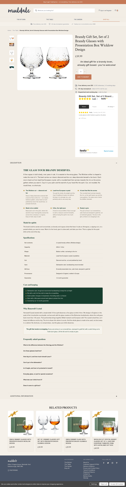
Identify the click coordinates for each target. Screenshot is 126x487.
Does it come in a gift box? (31, 385)
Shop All (106, 19)
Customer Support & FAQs (91, 464)
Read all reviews (108, 151)
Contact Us (86, 474)
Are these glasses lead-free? (32, 351)
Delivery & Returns (89, 466)
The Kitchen (21, 19)
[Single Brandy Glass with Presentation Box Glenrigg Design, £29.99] (77, 423)
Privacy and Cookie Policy (91, 468)
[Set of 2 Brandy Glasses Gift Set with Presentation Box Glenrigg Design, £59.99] (49, 423)
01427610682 (14, 470)
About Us (86, 462)
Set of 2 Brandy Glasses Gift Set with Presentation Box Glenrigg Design (49, 441)
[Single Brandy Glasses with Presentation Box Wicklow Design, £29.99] (20, 423)
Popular (94, 106)
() (117, 10)
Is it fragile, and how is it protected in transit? (37, 368)
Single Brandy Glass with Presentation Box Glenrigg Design (76, 441)
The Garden (78, 19)
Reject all (104, 484)
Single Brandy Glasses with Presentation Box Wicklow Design (20, 441)
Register (109, 10)
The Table (49, 19)
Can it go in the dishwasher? (32, 362)
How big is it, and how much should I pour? (37, 357)
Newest (84, 106)
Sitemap (85, 478)
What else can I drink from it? (32, 380)
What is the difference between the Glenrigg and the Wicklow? (43, 345)
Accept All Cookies (117, 484)
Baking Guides (87, 476)
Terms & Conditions (89, 470)
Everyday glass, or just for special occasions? (38, 374)
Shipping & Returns (89, 472)
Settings (94, 484)
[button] (63, 163)
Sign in (102, 10)
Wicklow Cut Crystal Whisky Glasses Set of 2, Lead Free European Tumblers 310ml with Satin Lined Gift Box (105, 442)
